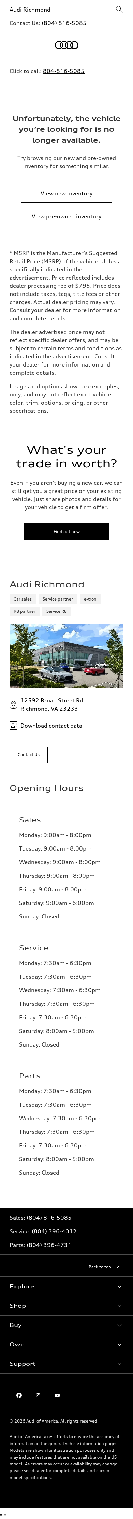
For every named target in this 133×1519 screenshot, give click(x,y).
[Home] (66, 45)
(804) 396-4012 (54, 1231)
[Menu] (15, 45)
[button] (66, 1286)
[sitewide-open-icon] (119, 10)
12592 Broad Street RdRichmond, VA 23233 (51, 704)
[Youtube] (57, 1395)
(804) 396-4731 (49, 1244)
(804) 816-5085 (64, 23)
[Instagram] (38, 1395)
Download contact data (51, 725)
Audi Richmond (30, 9)
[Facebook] (19, 1395)
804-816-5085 (64, 71)
